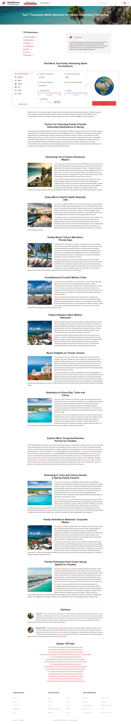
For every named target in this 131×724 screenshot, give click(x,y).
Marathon (75, 244)
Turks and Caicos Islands (64, 482)
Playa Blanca (42, 460)
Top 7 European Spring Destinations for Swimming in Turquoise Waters (65, 652)
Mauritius (85, 701)
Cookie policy (16, 709)
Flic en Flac (43, 462)
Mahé (61, 455)
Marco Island (58, 204)
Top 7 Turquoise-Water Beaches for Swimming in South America (66, 656)
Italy (49, 698)
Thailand (50, 701)
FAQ (14, 712)
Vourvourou (94, 445)
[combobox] (97, 3)
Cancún (98, 462)
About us (15, 698)
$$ (50, 102)
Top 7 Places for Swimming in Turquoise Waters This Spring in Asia (65, 678)
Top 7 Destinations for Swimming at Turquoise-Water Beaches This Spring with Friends (65, 666)
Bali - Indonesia (87, 712)
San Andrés (84, 451)
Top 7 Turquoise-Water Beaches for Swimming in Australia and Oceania (65, 671)
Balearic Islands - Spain (107, 705)
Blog (14, 701)
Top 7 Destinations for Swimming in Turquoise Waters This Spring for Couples (65, 659)
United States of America (54, 709)
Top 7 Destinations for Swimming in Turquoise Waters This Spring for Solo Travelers (66, 661)
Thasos (68, 357)
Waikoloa (52, 458)
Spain (49, 705)
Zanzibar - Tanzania (106, 712)
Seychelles (103, 701)
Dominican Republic (88, 705)
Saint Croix (79, 447)
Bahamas (59, 526)
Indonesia (50, 712)
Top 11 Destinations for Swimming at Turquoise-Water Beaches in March (65, 676)
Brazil (67, 698)
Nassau (56, 322)
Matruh (90, 453)
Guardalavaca (81, 281)
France (67, 701)
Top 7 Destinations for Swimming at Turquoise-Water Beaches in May (65, 647)
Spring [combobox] (67, 77)
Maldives (85, 698)
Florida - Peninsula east (64, 568)
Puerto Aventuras (59, 164)
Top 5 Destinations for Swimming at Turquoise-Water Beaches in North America (65, 669)
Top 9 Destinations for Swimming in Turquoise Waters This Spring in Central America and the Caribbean (65, 654)
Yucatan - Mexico (105, 698)
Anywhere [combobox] (42, 77)
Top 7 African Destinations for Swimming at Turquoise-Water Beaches (65, 673)
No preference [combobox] (43, 85)
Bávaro (66, 464)
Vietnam (68, 709)
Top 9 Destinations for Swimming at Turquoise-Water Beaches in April (65, 649)
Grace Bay (57, 399)
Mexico (68, 705)
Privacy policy (16, 705)
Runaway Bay (87, 460)
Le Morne (41, 451)
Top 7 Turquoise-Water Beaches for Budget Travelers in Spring (65, 664)
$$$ (58, 102)
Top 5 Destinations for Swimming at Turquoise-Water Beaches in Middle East (65, 681)
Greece (68, 712)
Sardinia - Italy (86, 709)
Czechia (103, 709)
